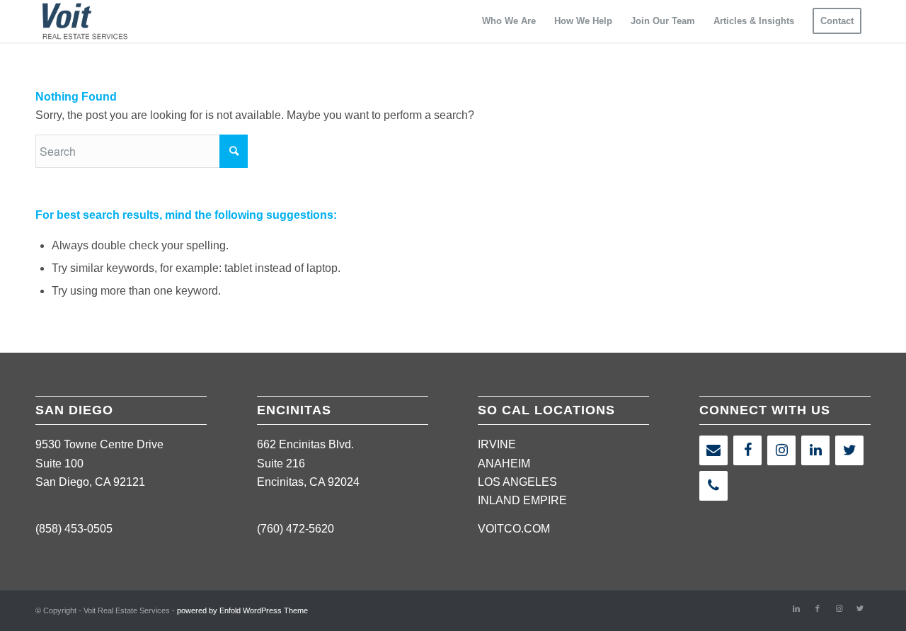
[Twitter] (849, 450)
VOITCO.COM (514, 529)
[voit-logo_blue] (84, 21)
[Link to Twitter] (860, 608)
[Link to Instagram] (838, 608)
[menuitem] (509, 21)
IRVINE (497, 444)
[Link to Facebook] (817, 608)
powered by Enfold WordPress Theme (242, 610)
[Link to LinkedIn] (796, 608)
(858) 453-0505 (74, 529)
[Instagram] (781, 450)
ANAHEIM (504, 463)
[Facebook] (747, 450)
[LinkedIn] (815, 450)
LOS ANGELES (517, 482)
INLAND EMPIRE (522, 500)
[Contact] (713, 450)
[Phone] (713, 486)
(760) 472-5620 (295, 529)
